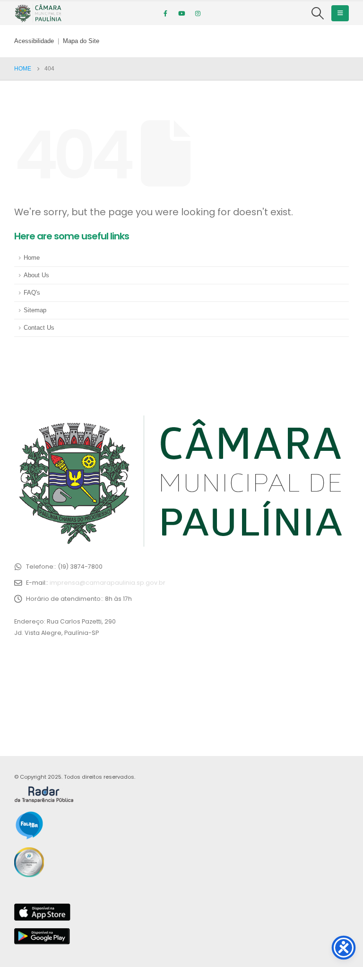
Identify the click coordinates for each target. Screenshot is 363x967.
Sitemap (35, 310)
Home (32, 258)
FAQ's (32, 293)
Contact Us (39, 328)
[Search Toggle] (318, 13)
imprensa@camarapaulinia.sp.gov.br (107, 583)
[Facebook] (165, 13)
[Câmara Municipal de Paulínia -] (37, 13)
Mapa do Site (81, 41)
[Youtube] (181, 13)
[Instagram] (197, 13)
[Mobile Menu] (340, 13)
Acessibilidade (34, 41)
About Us (36, 275)
